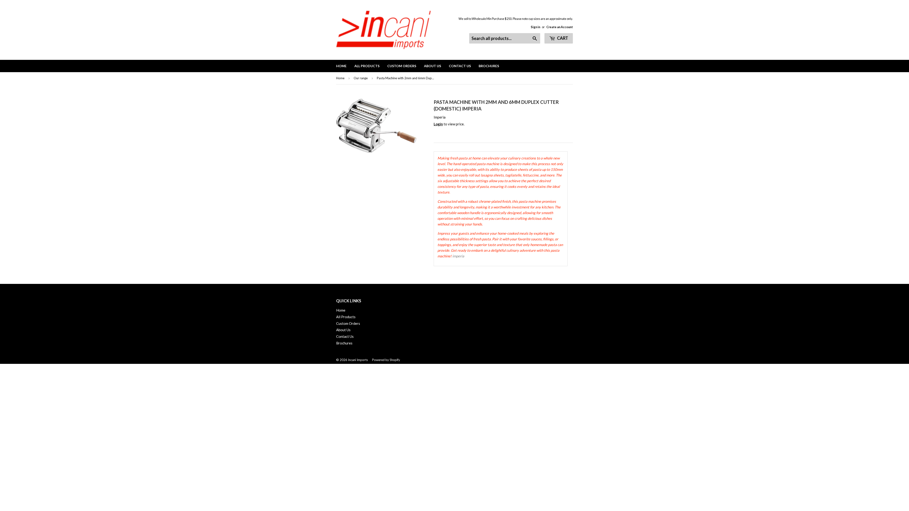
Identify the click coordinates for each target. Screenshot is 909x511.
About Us (432, 66)
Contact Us (460, 66)
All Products (366, 66)
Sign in (535, 27)
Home (341, 66)
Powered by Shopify (386, 360)
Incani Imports (358, 360)
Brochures (489, 66)
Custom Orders (401, 66)
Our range (361, 78)
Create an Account (559, 27)
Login (438, 124)
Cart (562, 38)
